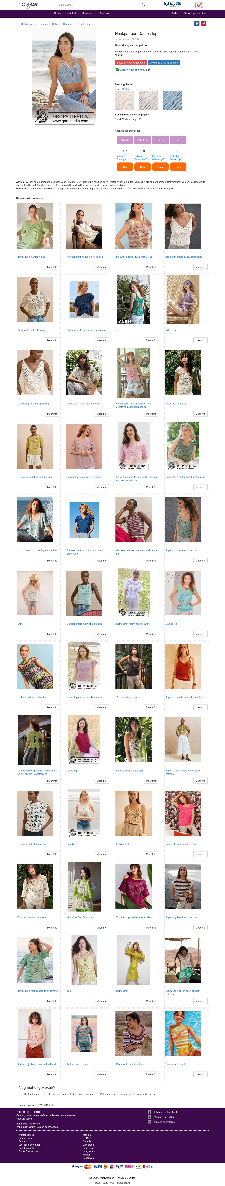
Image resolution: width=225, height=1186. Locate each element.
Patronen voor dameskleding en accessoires (69, 1094)
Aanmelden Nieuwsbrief (28, 1123)
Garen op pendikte (195, 13)
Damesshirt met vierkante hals (181, 844)
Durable (87, 1141)
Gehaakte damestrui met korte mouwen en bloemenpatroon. (137, 478)
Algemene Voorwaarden (101, 1177)
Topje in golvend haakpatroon (181, 917)
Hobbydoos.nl (28, 24)
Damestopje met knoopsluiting (33, 403)
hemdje (71, 844)
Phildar (86, 1154)
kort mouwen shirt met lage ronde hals (37, 550)
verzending (129, 69)
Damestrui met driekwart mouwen (35, 477)
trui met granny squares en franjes (85, 256)
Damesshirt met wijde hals (130, 1064)
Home (57, 13)
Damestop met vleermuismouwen (84, 697)
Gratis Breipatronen (29, 1151)
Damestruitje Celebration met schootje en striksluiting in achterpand (37, 772)
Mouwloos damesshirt (177, 403)
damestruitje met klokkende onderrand (37, 990)
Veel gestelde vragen (30, 1144)
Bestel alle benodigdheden (131, 62)
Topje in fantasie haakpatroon (181, 550)
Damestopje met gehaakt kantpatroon (185, 477)
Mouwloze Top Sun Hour (80, 917)
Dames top (171, 623)
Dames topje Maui (175, 1064)
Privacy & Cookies (125, 1177)
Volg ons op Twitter (164, 1117)
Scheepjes (88, 1157)
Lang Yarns (89, 1151)
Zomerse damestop (126, 697)
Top (118, 330)
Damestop (72, 770)
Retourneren (25, 1138)
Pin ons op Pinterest (164, 1121)
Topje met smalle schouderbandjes (184, 256)
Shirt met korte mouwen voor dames (86, 330)
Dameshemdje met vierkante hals (84, 623)
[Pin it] (202, 23)
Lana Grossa (89, 1148)
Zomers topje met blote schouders (134, 917)
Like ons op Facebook (165, 1112)
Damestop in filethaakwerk (31, 844)
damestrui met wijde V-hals (31, 256)
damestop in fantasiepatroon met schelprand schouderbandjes (133, 405)
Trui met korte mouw (77, 1064)
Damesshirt (122, 990)
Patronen (87, 13)
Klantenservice (26, 1134)
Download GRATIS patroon (164, 62)
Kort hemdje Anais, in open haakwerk (36, 1064)
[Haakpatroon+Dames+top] (196, 23)
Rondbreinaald (26, 1148)
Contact (23, 1141)
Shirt (19, 623)
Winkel (72, 13)
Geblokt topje (123, 844)
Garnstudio (88, 1144)
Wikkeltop (171, 330)
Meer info (52, 267)
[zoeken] (143, 5)
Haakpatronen (31, 1094)
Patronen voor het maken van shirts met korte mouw (127, 1094)
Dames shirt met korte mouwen (83, 403)
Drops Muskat (122, 89)
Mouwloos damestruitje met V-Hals (134, 256)
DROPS (87, 1138)
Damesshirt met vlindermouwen (132, 623)
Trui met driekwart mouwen (31, 917)
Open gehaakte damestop (129, 770)
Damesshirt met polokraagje (32, 330)
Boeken (104, 13)
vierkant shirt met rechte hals (32, 697)
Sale (174, 13)
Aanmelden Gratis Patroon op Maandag (37, 1126)
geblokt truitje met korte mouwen (84, 477)
